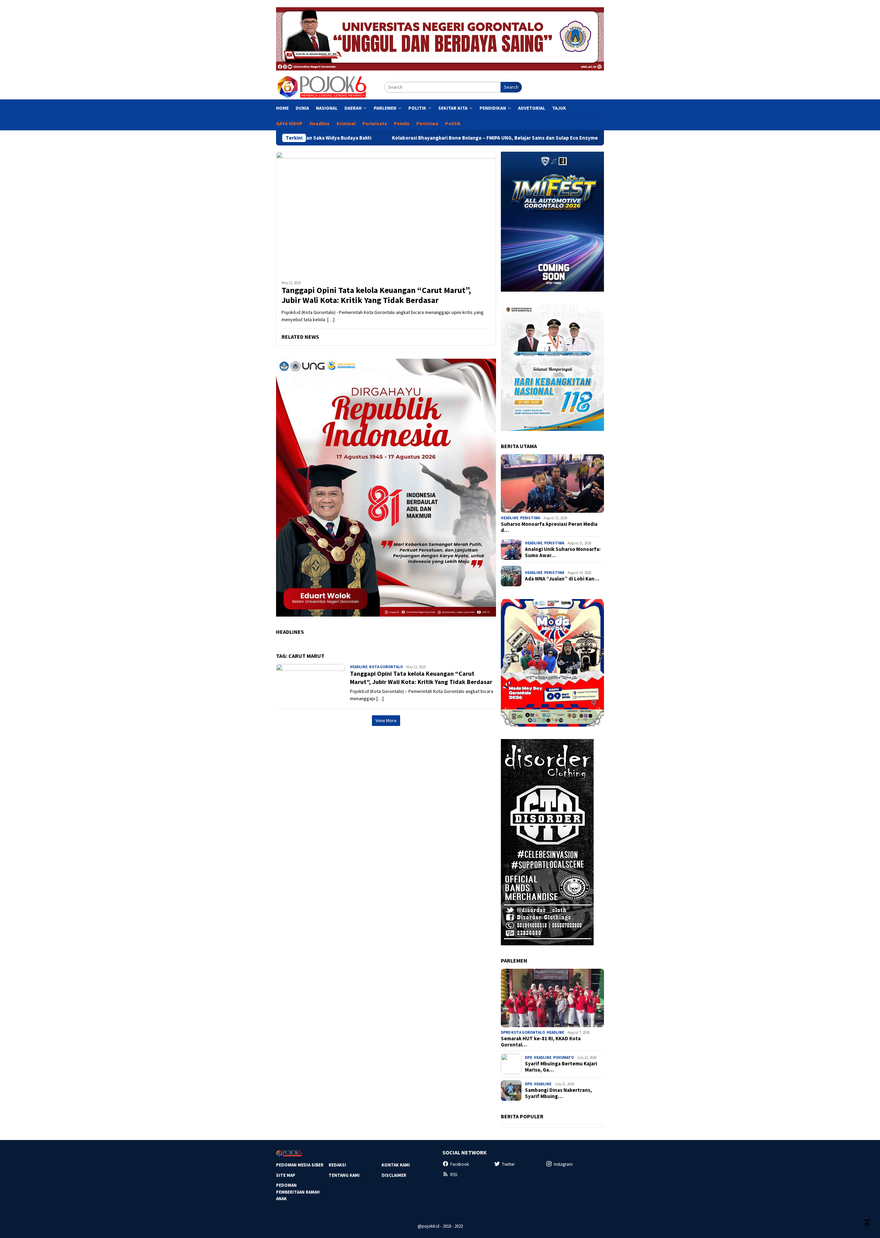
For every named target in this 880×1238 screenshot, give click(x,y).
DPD (528, 1057)
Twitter (508, 1164)
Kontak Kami (396, 1165)
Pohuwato (563, 1057)
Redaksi (337, 1165)
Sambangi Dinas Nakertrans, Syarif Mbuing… (558, 1093)
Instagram (563, 1164)
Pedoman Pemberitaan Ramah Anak (298, 1192)
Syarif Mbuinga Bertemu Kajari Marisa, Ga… (561, 1067)
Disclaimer (394, 1175)
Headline (358, 666)
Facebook (459, 1164)
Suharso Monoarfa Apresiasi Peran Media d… (549, 527)
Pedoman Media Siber (299, 1165)
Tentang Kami (344, 1175)
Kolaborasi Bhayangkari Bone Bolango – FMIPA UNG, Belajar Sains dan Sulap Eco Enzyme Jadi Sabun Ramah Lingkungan (460, 138)
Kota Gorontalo (386, 666)
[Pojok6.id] (321, 87)
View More (386, 720)
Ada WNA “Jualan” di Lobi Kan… (562, 579)
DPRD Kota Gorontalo (523, 1032)
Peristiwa (530, 517)
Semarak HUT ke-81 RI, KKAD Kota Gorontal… (541, 1041)
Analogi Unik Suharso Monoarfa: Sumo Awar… (563, 552)
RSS (453, 1174)
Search (511, 87)
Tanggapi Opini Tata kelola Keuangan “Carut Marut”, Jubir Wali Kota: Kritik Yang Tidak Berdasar (376, 295)
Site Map (285, 1175)
